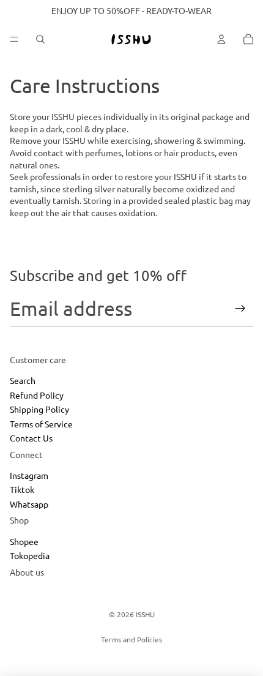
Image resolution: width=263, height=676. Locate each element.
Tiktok (22, 489)
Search (22, 380)
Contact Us (31, 437)
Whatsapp (29, 503)
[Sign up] (240, 308)
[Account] (221, 39)
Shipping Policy (39, 409)
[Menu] (14, 39)
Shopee (24, 541)
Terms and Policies (131, 639)
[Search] (40, 39)
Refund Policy (37, 394)
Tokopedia (30, 555)
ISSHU (145, 614)
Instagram (29, 475)
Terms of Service (41, 423)
